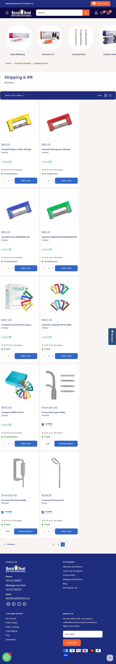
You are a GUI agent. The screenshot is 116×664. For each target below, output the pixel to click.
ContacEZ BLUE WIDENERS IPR (15, 237)
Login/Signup (11, 631)
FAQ (8, 635)
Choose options (66, 444)
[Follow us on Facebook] (8, 604)
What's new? (102, 3)
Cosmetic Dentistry (22, 63)
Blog (65, 583)
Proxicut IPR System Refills (53, 412)
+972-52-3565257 (14, 580)
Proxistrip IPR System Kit (53, 500)
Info (48, 444)
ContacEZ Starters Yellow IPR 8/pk (16, 149)
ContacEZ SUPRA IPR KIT (12, 412)
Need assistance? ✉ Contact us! (19, 3)
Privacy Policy (69, 575)
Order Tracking (12, 627)
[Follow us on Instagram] (14, 604)
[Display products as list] (110, 95)
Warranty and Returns (73, 567)
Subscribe (72, 643)
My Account (11, 618)
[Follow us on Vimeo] (24, 604)
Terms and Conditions (72, 571)
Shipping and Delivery (72, 579)
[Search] (86, 13)
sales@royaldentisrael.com (18, 598)
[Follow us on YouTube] (19, 604)
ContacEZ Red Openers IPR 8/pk (56, 149)
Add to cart (26, 181)
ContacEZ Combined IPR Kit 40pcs (57, 325)
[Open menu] (7, 13)
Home (8, 63)
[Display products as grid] (105, 95)
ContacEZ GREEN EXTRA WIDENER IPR (59, 237)
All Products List (70, 588)
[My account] (96, 12)
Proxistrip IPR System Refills (13, 500)
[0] (108, 12)
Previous (11, 544)
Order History (12, 622)
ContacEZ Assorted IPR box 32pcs (16, 325)
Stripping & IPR (41, 63)
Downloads (11, 639)
